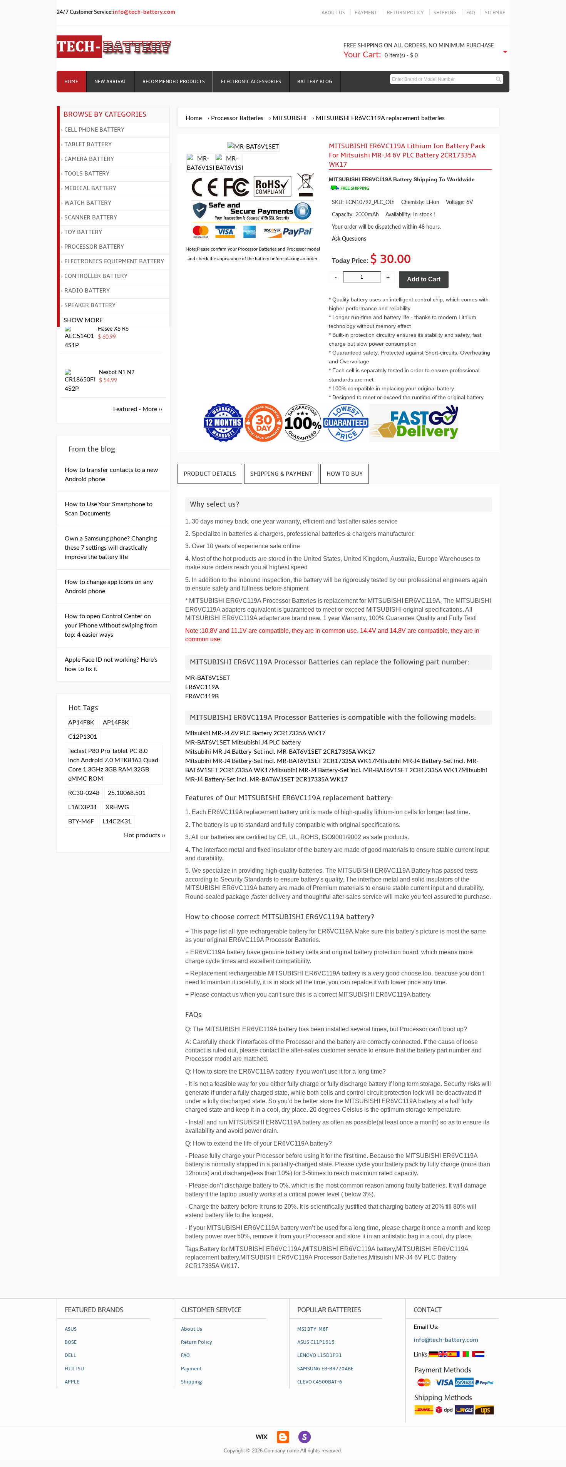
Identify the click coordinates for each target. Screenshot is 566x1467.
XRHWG (117, 807)
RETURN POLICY (405, 13)
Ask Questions (349, 239)
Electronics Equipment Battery (114, 261)
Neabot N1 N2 (116, 372)
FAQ (470, 13)
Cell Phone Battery (94, 130)
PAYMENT (366, 13)
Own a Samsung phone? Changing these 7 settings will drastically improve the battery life (111, 547)
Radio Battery (87, 290)
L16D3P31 (82, 807)
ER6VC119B (202, 696)
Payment (191, 1369)
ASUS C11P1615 (316, 1342)
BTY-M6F (81, 821)
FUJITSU (74, 1369)
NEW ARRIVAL (110, 82)
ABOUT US (333, 13)
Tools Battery (86, 173)
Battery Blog (314, 82)
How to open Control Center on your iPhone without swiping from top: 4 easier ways (111, 625)
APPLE (72, 1382)
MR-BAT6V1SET (207, 678)
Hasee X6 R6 (113, 329)
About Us (191, 1329)
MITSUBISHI (289, 118)
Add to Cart (423, 279)
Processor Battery (94, 247)
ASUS (71, 1329)
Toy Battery (83, 232)
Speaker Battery (90, 305)
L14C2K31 (116, 821)
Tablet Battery (88, 144)
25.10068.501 (127, 793)
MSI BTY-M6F (312, 1329)
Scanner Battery (90, 217)
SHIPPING (445, 13)
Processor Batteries (237, 118)
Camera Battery (89, 159)
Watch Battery (87, 203)
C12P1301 (82, 737)
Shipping (191, 1382)
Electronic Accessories (251, 82)
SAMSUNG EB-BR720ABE (325, 1369)
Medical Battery (90, 188)
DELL (70, 1355)
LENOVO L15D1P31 (319, 1355)
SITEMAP (495, 13)
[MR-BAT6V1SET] (200, 168)
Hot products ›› (145, 835)
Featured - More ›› (137, 409)
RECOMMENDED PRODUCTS (173, 82)
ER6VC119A (202, 687)
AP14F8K (81, 722)
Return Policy (196, 1342)
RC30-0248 (83, 793)
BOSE (71, 1342)
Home (71, 82)
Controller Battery (95, 276)
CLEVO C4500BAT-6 (319, 1382)
